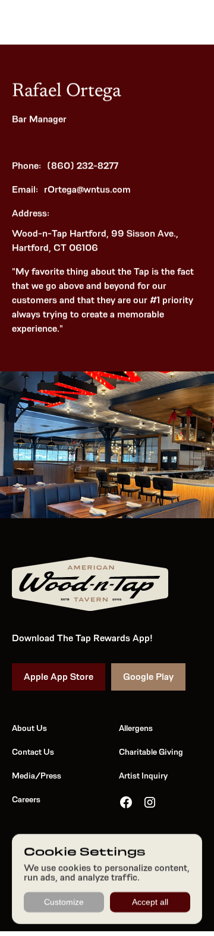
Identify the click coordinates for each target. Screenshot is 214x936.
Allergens (136, 728)
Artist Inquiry (143, 775)
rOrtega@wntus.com (87, 189)
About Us (29, 728)
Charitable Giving (151, 752)
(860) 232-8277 (82, 165)
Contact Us (33, 752)
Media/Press (36, 775)
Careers (26, 799)
